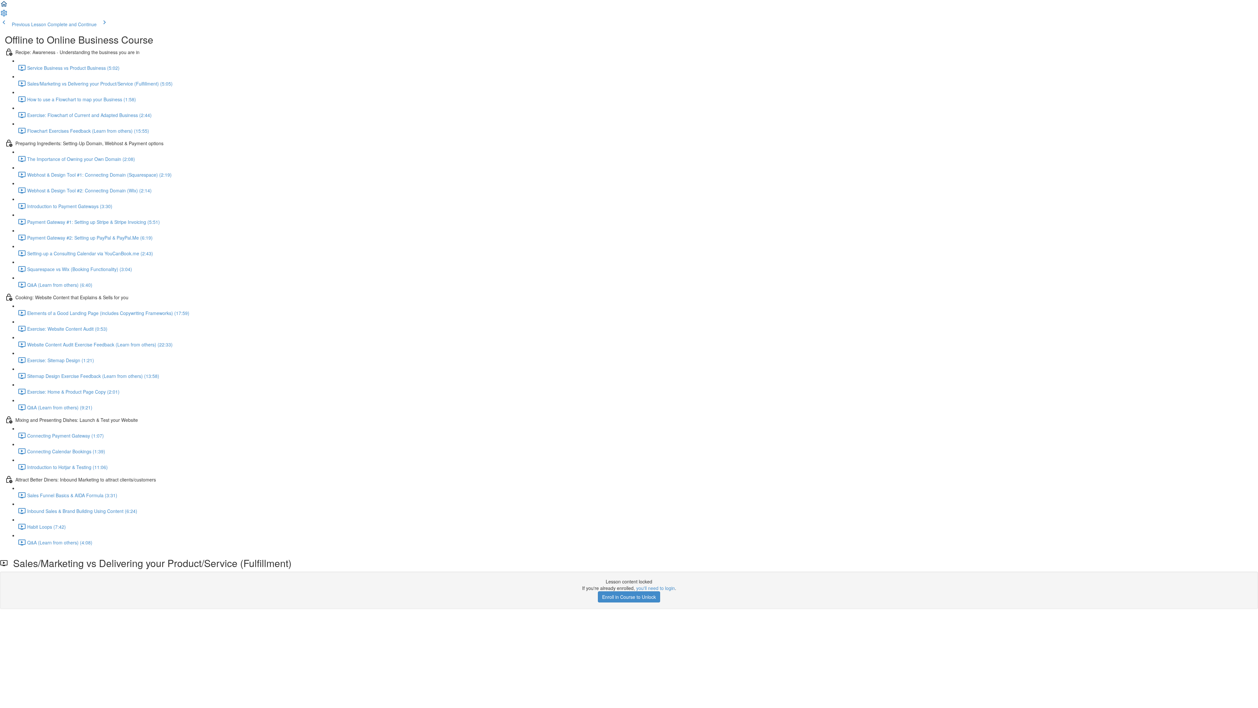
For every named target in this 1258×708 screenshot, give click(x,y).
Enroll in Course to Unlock (629, 597)
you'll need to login (655, 588)
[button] (4, 6)
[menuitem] (4, 15)
